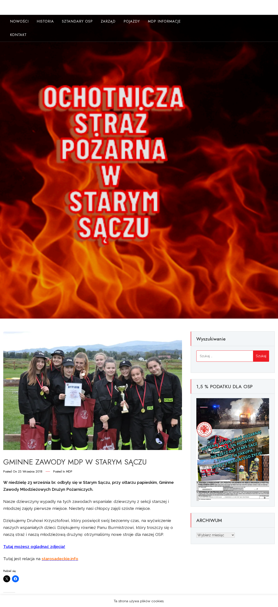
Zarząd (108, 21)
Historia (45, 21)
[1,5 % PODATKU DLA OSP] (232, 449)
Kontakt (18, 34)
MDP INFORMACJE (164, 21)
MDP (69, 471)
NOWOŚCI (19, 21)
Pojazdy (132, 21)
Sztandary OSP (77, 21)
